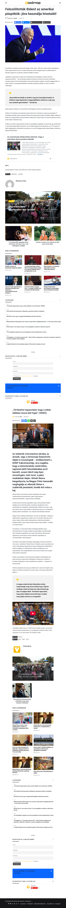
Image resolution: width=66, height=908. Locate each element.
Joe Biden (20, 174)
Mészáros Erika (11, 18)
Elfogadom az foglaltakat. (26, 376)
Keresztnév (15, 371)
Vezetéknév (15, 366)
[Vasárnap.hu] (33, 3)
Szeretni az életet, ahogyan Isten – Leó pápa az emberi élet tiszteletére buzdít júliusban (33, 288)
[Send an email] (16, 18)
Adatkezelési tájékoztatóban (27, 376)
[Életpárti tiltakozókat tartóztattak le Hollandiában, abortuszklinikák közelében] (52, 280)
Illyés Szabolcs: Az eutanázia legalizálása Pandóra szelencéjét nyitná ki (51, 268)
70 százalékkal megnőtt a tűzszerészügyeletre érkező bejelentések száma (22, 208)
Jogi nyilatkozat (50, 903)
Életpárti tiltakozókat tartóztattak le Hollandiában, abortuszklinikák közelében (51, 288)
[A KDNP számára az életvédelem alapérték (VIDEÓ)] (13, 260)
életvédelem (14, 174)
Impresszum (23, 903)
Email (14, 361)
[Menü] (6, 3)
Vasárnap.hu (28, 901)
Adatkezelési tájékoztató (40, 903)
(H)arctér (11, 201)
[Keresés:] (60, 3)
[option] (33, 207)
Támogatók (57, 903)
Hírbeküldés (30, 903)
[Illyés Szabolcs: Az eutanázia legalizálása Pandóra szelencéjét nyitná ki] (52, 260)
